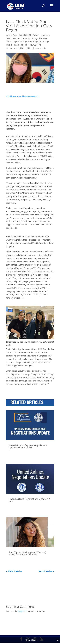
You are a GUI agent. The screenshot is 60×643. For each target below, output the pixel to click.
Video (29, 48)
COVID (9, 38)
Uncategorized (12, 48)
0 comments (40, 48)
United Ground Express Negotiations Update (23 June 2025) (28, 446)
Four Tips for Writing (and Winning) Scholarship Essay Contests (27, 553)
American (45, 35)
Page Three (38, 41)
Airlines (36, 35)
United (23, 48)
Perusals (15, 44)
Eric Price (13, 35)
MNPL (9, 41)
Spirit (38, 44)
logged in (22, 611)
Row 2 (32, 44)
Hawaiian (43, 38)
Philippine (24, 44)
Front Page (33, 38)
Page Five (17, 41)
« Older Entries (14, 571)
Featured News (20, 38)
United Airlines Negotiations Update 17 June (29, 500)
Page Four (27, 41)
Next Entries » (46, 571)
